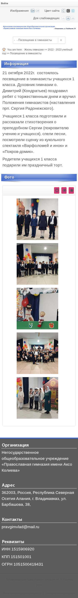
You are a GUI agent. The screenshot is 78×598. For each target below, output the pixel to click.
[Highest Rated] (71, 190)
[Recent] (56, 190)
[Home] (4, 50)
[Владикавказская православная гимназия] (39, 28)
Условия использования (60, 593)
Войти (4, 3)
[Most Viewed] (64, 190)
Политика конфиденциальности (22, 593)
